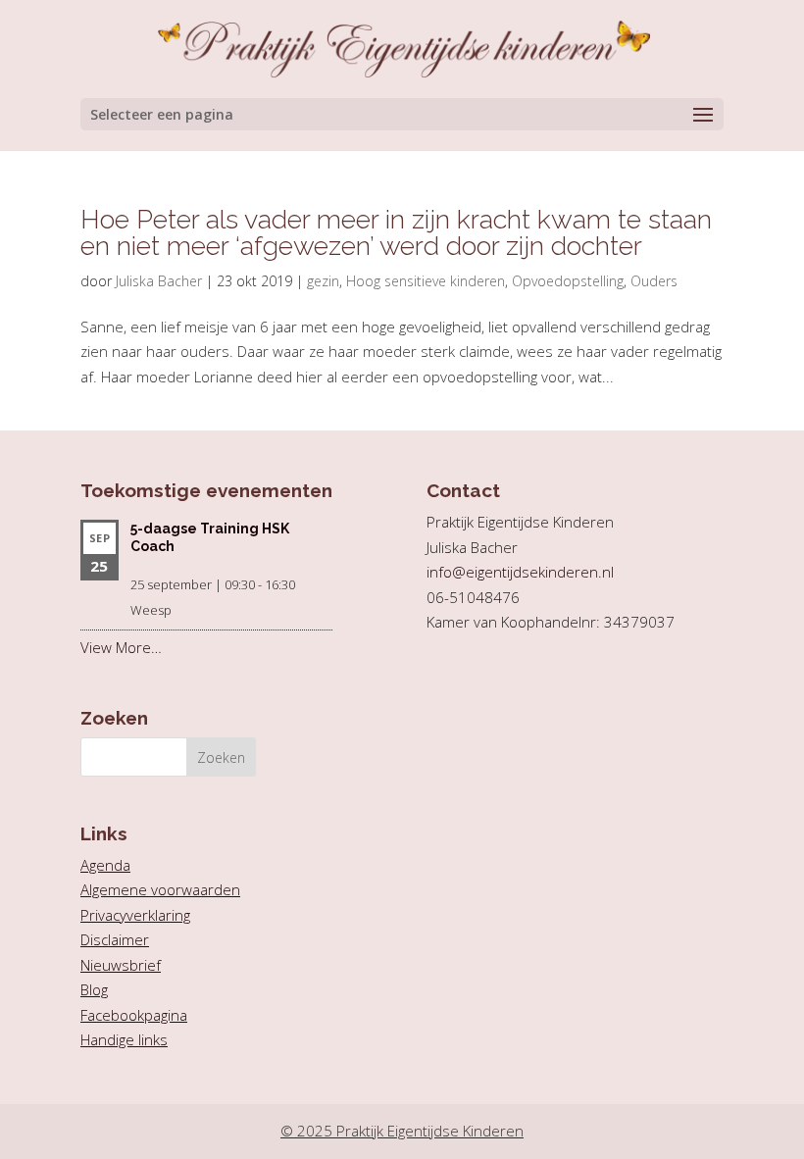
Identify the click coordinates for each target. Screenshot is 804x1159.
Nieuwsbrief (120, 965)
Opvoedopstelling (568, 281)
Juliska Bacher (159, 281)
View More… (121, 647)
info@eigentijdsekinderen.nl (520, 571)
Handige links (124, 1039)
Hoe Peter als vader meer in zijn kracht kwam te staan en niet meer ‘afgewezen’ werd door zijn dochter (396, 232)
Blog (94, 989)
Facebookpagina (133, 1015)
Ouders (654, 281)
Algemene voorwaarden (160, 889)
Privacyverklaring (135, 915)
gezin (323, 281)
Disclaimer (114, 939)
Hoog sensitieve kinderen (425, 281)
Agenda (105, 865)
